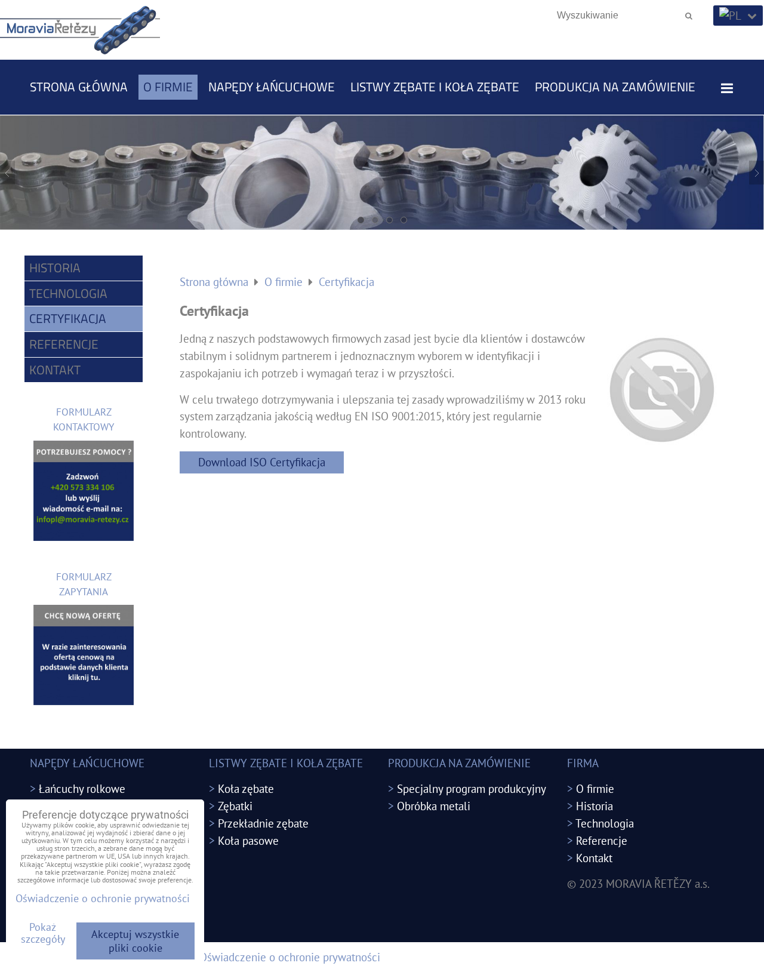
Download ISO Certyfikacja (261, 461)
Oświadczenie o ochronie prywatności (289, 956)
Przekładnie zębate (263, 823)
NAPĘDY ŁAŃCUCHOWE (271, 86)
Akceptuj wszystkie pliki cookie (135, 941)
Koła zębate (246, 788)
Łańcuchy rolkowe (82, 788)
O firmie (168, 86)
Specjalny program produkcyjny (471, 788)
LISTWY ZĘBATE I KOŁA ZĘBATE (434, 86)
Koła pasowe (248, 840)
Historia (55, 267)
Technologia (68, 293)
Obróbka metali (433, 805)
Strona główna (79, 86)
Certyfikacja (67, 318)
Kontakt (55, 369)
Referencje (63, 343)
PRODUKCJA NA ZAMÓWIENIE (615, 86)
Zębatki (235, 805)
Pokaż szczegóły (43, 933)
